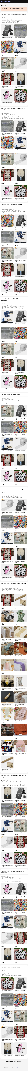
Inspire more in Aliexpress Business (14, 1061)
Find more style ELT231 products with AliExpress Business (12, 9)
